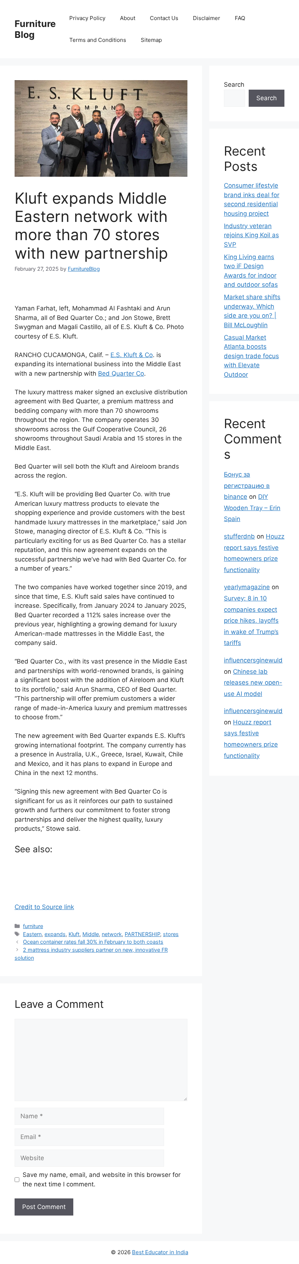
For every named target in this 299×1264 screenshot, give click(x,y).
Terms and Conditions (97, 39)
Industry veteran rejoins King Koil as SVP (251, 235)
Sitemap (151, 39)
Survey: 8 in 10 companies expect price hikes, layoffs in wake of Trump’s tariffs (251, 620)
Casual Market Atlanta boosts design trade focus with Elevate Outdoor (251, 356)
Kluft (74, 934)
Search (234, 84)
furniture (33, 926)
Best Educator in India (160, 1252)
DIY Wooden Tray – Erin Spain (252, 508)
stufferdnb (239, 536)
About (127, 18)
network (112, 934)
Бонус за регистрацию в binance (247, 485)
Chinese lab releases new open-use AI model (253, 682)
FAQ (240, 18)
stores (171, 934)
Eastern (32, 934)
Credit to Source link (44, 907)
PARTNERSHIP (142, 934)
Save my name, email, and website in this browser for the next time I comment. (101, 1179)
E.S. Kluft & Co (131, 355)
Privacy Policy (87, 18)
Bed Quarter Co (121, 373)
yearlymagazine (247, 587)
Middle (90, 934)
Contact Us (164, 18)
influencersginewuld (253, 660)
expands (55, 934)
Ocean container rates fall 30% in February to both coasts (93, 942)
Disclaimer (206, 18)
